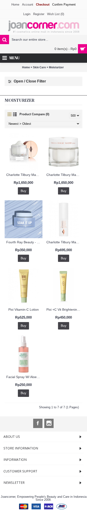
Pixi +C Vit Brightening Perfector (64, 309)
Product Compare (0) (34, 114)
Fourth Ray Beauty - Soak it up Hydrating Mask (24, 242)
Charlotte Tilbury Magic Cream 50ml (24, 175)
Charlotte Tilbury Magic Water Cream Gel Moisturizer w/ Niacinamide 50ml (64, 175)
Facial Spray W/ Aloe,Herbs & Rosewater (24, 377)
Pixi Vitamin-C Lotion (23, 309)
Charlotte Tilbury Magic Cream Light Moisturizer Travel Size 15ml (64, 242)
